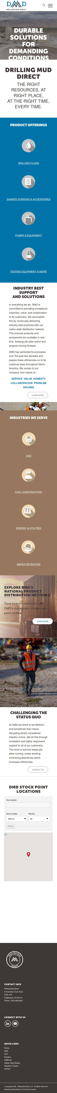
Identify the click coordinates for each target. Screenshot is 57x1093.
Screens (7, 1057)
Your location (11, 800)
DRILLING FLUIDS (28, 163)
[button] (28, 854)
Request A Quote (11, 1065)
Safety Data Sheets (12, 1063)
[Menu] (49, 5)
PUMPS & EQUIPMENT (28, 235)
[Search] (42, 5)
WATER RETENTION (28, 564)
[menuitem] (42, 5)
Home (6, 1048)
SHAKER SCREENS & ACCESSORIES (28, 199)
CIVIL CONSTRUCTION (28, 492)
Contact (7, 1068)
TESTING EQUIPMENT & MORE (28, 271)
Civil (6, 1054)
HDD (28, 455)
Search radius (11, 814)
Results (31, 814)
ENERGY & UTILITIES (28, 528)
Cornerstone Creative (28, 1089)
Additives (8, 1060)
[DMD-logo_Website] (23, 5)
